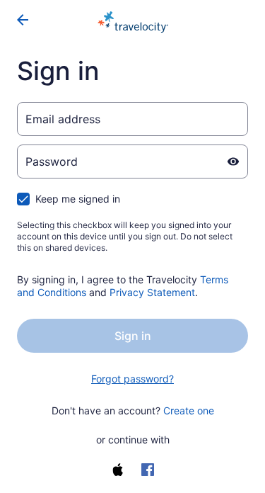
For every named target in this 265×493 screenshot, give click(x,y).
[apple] (118, 469)
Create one (188, 410)
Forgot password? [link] (132, 379)
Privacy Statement (152, 292)
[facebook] (147, 469)
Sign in (132, 336)
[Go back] (23, 20)
